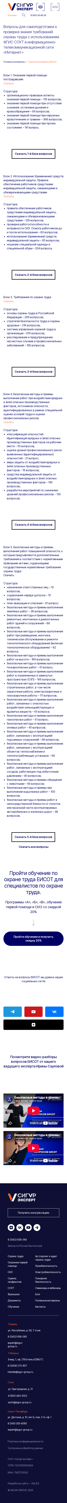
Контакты (40, 1306)
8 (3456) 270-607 (17, 1365)
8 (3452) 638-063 (17, 1336)
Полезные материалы (14, 62)
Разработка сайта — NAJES (23, 1483)
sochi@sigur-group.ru (19, 1402)
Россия (11, 15)
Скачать (8, 83)
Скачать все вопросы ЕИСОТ (42, 62)
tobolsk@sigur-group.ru (20, 1371)
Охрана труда (15, 1256)
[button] (33, 1212)
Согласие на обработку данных (25, 1448)
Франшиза (14, 1294)
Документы (14, 1300)
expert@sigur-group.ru (20, 1429)
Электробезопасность (48, 1272)
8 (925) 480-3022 (17, 1395)
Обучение (13, 1306)
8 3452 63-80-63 (38, 15)
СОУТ (11, 1288)
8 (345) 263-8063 (17, 1423)
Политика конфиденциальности (25, 1441)
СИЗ (10, 1272)
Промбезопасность (46, 1265)
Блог (37, 1294)
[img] (55, 7)
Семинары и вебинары (48, 1288)
